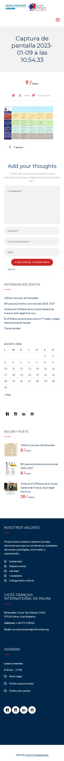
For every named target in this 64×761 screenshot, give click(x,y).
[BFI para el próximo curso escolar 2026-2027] (10, 468)
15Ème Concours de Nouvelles (21, 297)
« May (7, 394)
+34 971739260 (19, 622)
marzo (28, 497)
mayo (26, 451)
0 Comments (43, 95)
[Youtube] (33, 412)
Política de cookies (20, 690)
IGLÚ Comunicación (37, 754)
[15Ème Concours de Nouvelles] (10, 449)
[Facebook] (8, 412)
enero (32, 83)
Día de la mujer (12, 328)
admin (27, 95)
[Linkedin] (25, 412)
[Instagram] (16, 412)
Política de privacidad (21, 683)
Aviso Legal (15, 676)
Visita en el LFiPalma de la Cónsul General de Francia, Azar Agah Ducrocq (39, 487)
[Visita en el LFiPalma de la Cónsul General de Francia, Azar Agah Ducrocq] (10, 488)
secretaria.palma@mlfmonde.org (26, 629)
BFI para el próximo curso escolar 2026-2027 (29, 303)
